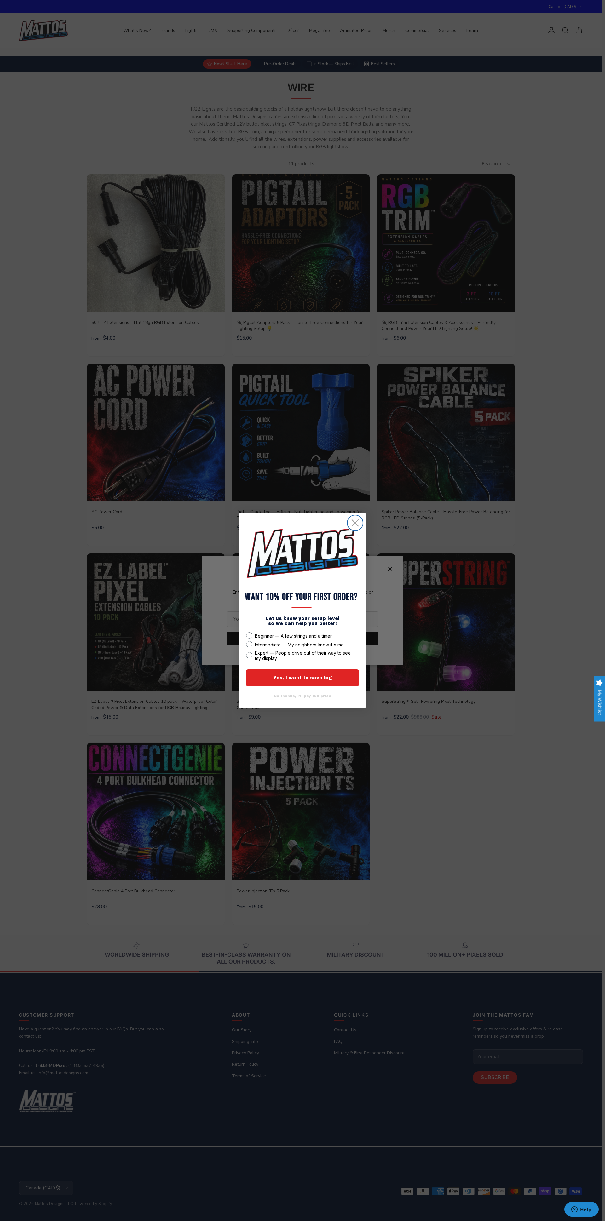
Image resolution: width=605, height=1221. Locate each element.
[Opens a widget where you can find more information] (581, 1210)
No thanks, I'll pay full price (302, 696)
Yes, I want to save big (302, 677)
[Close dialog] (355, 523)
